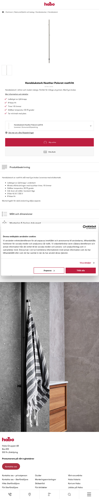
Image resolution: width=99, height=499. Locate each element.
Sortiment (9, 12)
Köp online (52, 142)
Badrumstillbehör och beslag (24, 12)
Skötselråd (40, 483)
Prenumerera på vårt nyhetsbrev (18, 458)
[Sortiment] (49, 494)
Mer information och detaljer (16, 94)
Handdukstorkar (41, 12)
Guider (38, 475)
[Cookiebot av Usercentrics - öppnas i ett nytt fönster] (84, 227)
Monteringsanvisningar (45, 479)
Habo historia (74, 479)
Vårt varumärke (75, 475)
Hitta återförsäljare (10, 483)
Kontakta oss (11, 466)
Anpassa (47, 270)
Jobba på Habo (75, 487)
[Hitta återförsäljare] (30, 494)
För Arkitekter (41, 487)
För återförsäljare (10, 487)
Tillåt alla (81, 270)
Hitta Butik (52, 152)
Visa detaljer (85, 263)
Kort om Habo (74, 483)
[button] (69, 494)
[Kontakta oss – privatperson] (10, 494)
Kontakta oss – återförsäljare (15, 479)
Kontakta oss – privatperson (14, 475)
